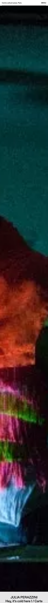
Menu (43, 3)
